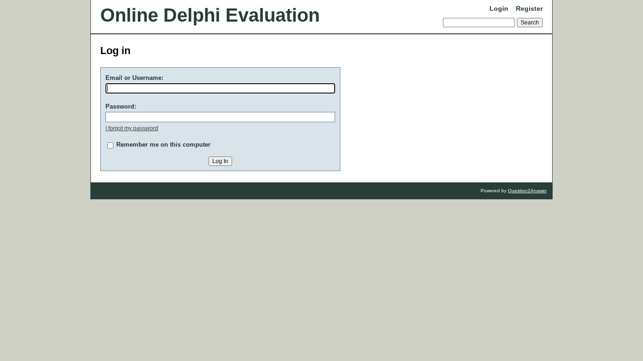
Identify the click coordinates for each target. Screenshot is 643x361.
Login (499, 8)
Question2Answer (527, 190)
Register (529, 8)
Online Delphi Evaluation (210, 15)
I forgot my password (131, 128)
